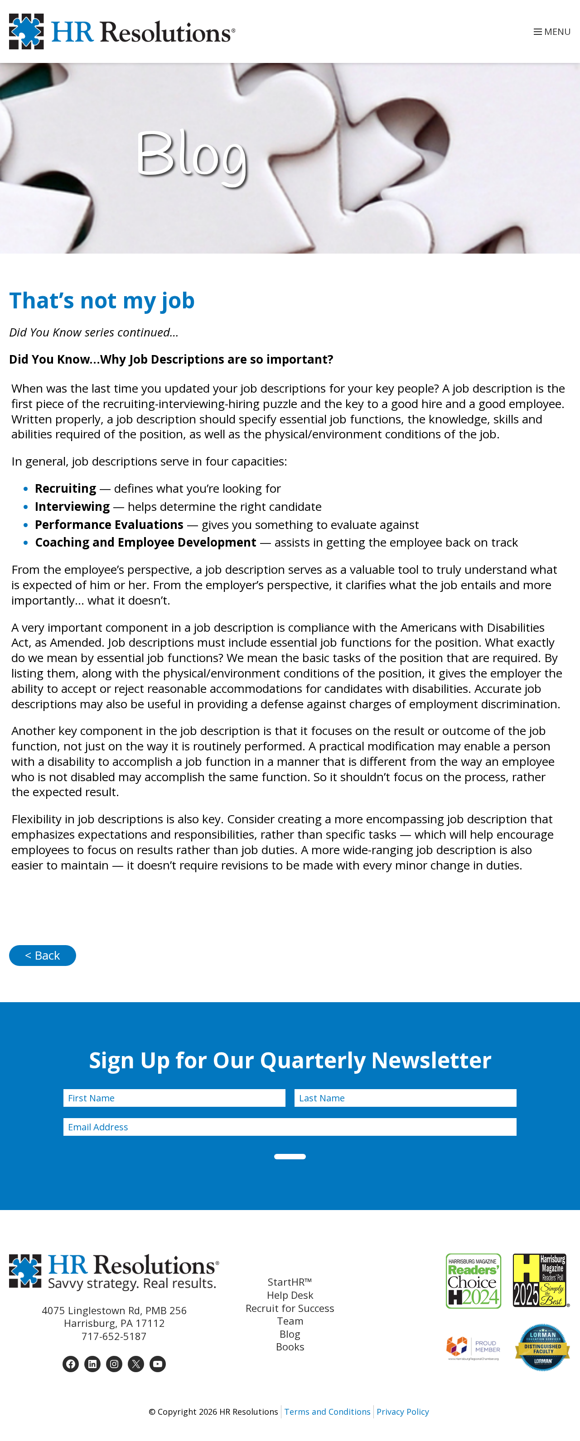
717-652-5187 (114, 1336)
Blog (290, 1333)
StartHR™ (290, 1281)
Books (290, 1346)
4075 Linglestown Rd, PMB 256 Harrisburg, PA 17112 (114, 1316)
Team (290, 1320)
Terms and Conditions (327, 1411)
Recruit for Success (290, 1308)
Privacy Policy (403, 1411)
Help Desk (290, 1295)
